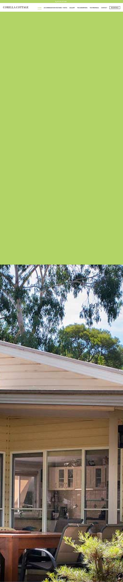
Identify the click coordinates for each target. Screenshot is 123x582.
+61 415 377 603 (62, 1)
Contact (104, 8)
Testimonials (94, 8)
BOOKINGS (114, 8)
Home (40, 8)
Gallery (72, 8)
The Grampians (82, 8)
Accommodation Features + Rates (55, 8)
